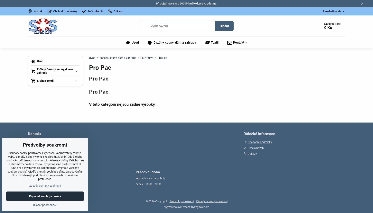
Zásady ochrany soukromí (212, 201)
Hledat (224, 26)
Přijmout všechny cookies (45, 196)
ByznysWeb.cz (200, 207)
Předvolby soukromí (182, 201)
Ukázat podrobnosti (45, 205)
